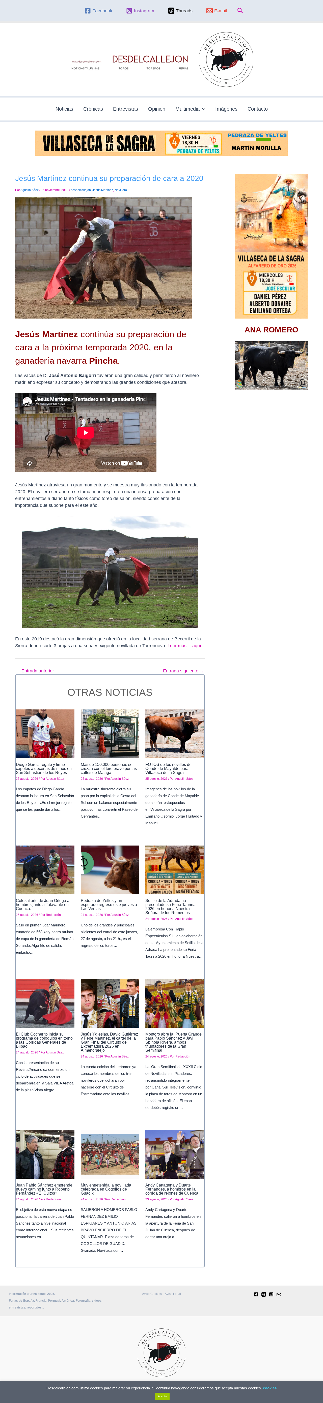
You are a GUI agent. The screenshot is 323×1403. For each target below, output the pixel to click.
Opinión (156, 109)
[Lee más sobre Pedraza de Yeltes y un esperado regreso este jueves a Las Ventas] (110, 869)
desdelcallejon (81, 190)
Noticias (64, 109)
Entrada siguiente (183, 671)
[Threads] (263, 1294)
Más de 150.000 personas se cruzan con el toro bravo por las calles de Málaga (109, 768)
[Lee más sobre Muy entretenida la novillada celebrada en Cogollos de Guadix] (110, 1154)
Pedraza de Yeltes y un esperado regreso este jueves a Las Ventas (109, 904)
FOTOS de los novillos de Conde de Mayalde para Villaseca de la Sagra (168, 768)
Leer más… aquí (184, 645)
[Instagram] (271, 1294)
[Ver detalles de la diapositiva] (271, 365)
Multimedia (187, 109)
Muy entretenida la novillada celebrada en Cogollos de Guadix (106, 1189)
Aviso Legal (173, 1294)
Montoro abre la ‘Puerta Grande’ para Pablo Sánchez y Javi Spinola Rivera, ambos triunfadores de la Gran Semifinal (174, 1042)
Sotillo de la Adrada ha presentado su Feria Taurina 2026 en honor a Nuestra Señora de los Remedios (170, 906)
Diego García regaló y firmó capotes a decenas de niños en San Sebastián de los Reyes (44, 768)
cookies (270, 1388)
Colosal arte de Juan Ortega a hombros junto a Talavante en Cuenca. (42, 904)
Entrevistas (125, 109)
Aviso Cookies (152, 1294)
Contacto (258, 109)
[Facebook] (256, 1294)
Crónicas (93, 109)
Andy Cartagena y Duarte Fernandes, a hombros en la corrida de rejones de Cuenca (171, 1189)
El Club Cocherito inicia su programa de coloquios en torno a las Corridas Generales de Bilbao (44, 1040)
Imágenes (226, 109)
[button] (240, 11)
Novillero (121, 190)
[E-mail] (279, 1294)
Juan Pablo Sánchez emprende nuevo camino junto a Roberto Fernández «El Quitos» (44, 1189)
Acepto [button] (162, 1396)
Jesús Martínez (102, 190)
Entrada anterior (35, 671)
